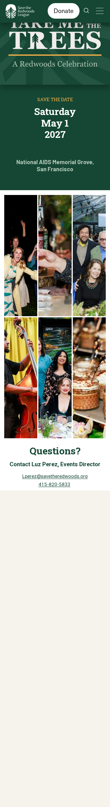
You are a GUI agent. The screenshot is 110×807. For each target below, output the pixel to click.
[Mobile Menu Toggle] (98, 11)
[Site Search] (86, 11)
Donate (64, 10)
